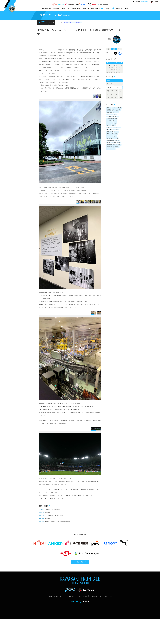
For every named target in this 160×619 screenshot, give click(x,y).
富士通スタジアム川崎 (112, 118)
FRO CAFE (109, 129)
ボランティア (77, 22)
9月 (108, 97)
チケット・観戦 (66, 8)
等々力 (114, 120)
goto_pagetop (154, 613)
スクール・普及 (94, 8)
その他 (66, 22)
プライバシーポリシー (71, 596)
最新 (114, 49)
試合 (112, 133)
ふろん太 (118, 110)
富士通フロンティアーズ (112, 138)
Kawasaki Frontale (140, 2)
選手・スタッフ (56, 8)
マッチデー (109, 120)
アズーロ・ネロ (110, 116)
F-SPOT (79, 8)
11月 (116, 97)
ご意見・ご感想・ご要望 (105, 596)
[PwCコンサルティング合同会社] (77, 4)
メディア (119, 107)
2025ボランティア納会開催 (52, 509)
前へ (109, 49)
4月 (120, 91)
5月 (108, 94)
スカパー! (113, 142)
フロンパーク (110, 131)
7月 (116, 94)
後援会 (113, 125)
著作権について (58, 596)
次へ (119, 49)
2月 (112, 83)
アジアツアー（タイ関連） (113, 147)
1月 (108, 83)
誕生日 (108, 142)
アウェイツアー (116, 127)
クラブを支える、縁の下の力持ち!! (54, 515)
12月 (121, 97)
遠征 (115, 123)
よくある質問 (93, 596)
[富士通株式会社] (54, 4)
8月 (120, 94)
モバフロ (117, 140)
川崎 (113, 110)
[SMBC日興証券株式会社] (70, 4)
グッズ (113, 107)
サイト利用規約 (83, 596)
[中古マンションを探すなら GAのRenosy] (83, 4)
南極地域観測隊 (110, 140)
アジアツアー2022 (111, 149)
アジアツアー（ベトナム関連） (114, 144)
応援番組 (47, 512)
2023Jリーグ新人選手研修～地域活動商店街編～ (58, 521)
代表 (115, 136)
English (50, 596)
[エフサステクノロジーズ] (103, 4)
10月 (112, 97)
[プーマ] (89, 4)
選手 (115, 114)
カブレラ (109, 125)
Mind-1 (116, 133)
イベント (71, 22)
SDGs (108, 133)
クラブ (116, 116)
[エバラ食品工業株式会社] (94, 4)
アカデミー (86, 8)
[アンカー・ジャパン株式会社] (61, 4)
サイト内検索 (132, 8)
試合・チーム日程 (46, 8)
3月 (116, 91)
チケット (116, 131)
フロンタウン (110, 123)
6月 (112, 94)
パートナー (115, 112)
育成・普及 (109, 112)
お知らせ (73, 8)
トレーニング (110, 114)
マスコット (115, 129)
